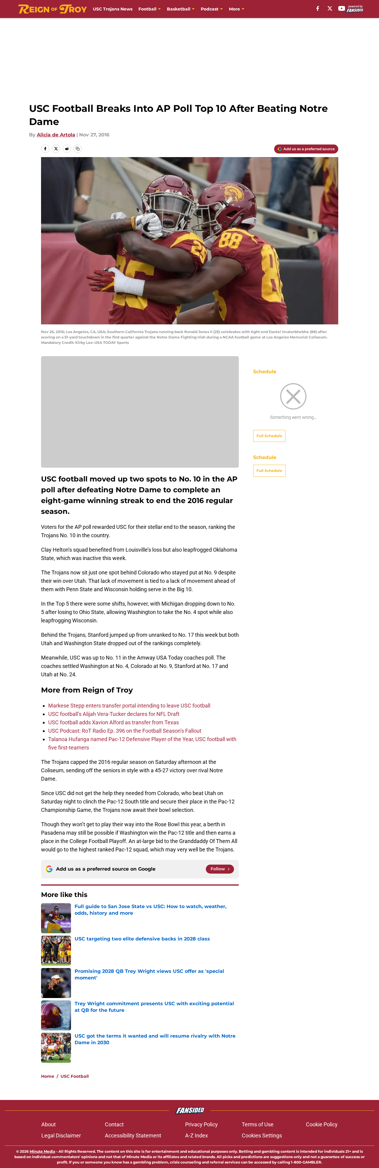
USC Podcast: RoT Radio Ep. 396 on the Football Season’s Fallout (124, 731)
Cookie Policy (322, 1124)
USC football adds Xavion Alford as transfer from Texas (113, 722)
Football (147, 9)
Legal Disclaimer (61, 1135)
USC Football (75, 1076)
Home (47, 1076)
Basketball (178, 9)
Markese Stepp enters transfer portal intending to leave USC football (129, 705)
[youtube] (341, 8)
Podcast (209, 9)
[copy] (77, 149)
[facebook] (317, 8)
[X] (329, 8)
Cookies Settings (262, 1135)
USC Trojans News (112, 9)
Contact (114, 1124)
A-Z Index (196, 1135)
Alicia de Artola (56, 135)
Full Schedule (269, 436)
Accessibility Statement (133, 1135)
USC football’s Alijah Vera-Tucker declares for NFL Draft (113, 714)
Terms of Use (258, 1124)
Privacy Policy (201, 1124)
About (48, 1124)
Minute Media (42, 1151)
